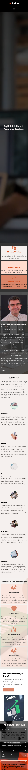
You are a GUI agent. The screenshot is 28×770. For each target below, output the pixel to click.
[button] (14, 8)
